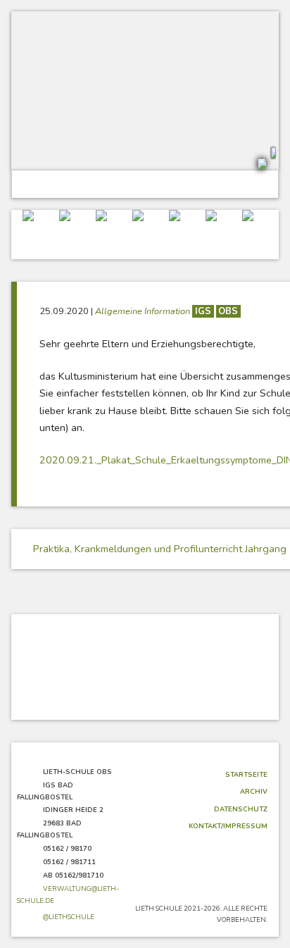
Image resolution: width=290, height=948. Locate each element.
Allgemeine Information (143, 311)
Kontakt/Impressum (228, 825)
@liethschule (68, 916)
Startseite (246, 774)
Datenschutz (240, 808)
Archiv (253, 791)
